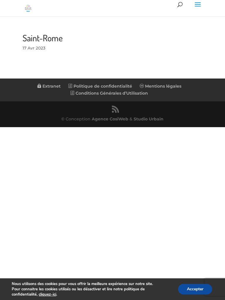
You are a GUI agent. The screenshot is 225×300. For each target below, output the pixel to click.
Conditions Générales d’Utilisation (111, 93)
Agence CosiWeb (110, 119)
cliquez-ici (47, 294)
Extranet (51, 86)
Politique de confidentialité (102, 86)
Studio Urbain (148, 119)
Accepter (195, 289)
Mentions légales (162, 86)
